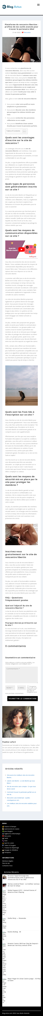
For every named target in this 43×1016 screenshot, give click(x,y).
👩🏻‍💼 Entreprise (6, 852)
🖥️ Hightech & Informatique (11, 834)
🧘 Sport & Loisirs (8, 843)
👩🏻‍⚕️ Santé (5, 838)
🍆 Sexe (4, 841)
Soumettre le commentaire (22, 698)
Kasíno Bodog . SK (14, 932)
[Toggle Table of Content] (23, 131)
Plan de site (6, 863)
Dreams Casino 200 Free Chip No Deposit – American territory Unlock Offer (23, 944)
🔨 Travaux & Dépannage (10, 848)
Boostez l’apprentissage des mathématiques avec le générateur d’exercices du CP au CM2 (21, 877)
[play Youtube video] (21, 249)
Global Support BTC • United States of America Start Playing (22, 891)
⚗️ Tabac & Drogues (9, 845)
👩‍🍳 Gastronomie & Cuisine (10, 829)
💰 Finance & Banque (9, 826)
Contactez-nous (7, 866)
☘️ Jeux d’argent (7, 831)
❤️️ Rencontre (26, 32)
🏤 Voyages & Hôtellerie (10, 850)
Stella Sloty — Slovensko (17, 918)
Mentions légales (7, 861)
